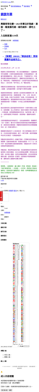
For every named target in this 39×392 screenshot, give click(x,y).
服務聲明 (19, 368)
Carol (2, 180)
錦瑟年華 (6, 14)
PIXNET (8, 366)
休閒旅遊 (16, 40)
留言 (15, 190)
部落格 (6, 46)
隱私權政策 (32, 366)
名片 (5, 48)
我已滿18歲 (4, 390)
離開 (10, 390)
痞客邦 (11, 190)
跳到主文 (4, 19)
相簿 (5, 44)
